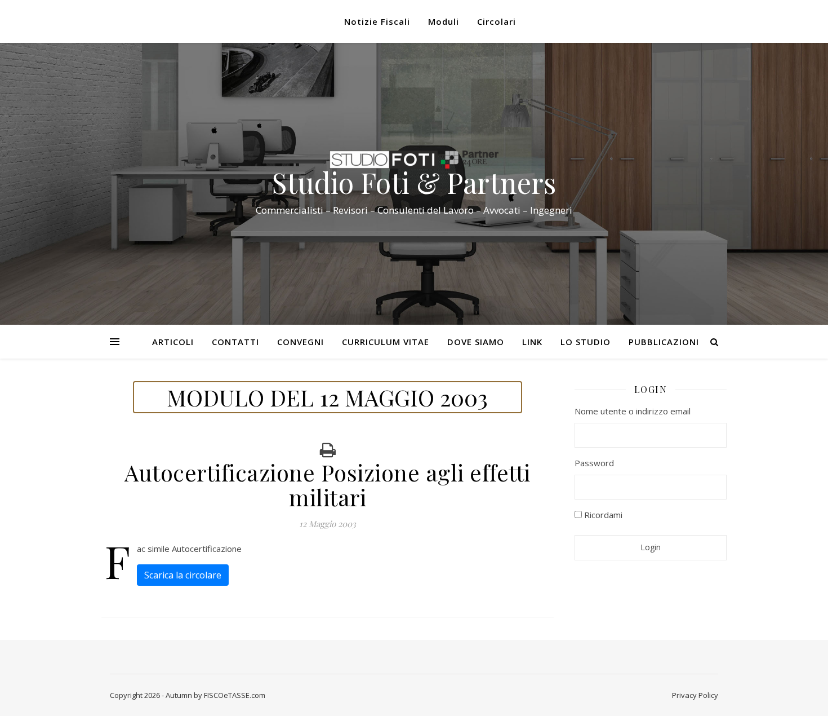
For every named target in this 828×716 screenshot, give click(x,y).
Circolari (496, 21)
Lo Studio (585, 341)
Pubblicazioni (664, 341)
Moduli (443, 21)
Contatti (235, 341)
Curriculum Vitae (385, 341)
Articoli (173, 341)
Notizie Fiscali (377, 21)
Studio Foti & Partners (414, 183)
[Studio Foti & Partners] (414, 160)
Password (594, 463)
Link (532, 341)
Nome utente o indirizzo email (633, 411)
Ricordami (602, 514)
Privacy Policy (695, 695)
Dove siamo (475, 341)
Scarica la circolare (182, 575)
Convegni (300, 341)
